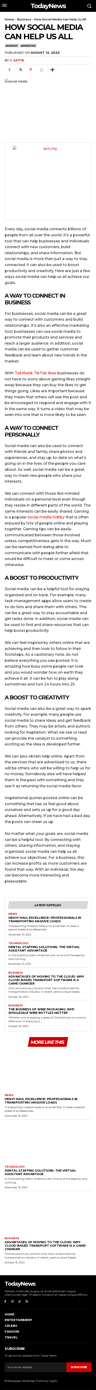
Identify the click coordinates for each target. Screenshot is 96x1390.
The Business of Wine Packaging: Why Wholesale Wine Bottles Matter (41, 1011)
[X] (20, 69)
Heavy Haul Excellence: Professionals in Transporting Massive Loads (44, 919)
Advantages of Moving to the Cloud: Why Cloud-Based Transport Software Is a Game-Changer (46, 980)
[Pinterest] (30, 69)
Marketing (28, 45)
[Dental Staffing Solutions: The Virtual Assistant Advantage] (48, 1141)
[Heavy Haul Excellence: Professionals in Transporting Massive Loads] (48, 1069)
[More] (52, 69)
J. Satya (17, 60)
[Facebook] (9, 69)
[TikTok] (19, 1301)
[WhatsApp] (41, 69)
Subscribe (79, 1367)
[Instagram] (12, 1301)
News (12, 914)
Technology (18, 943)
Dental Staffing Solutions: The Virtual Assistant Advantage (44, 948)
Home (9, 19)
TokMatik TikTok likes (35, 373)
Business (24, 19)
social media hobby (46, 517)
